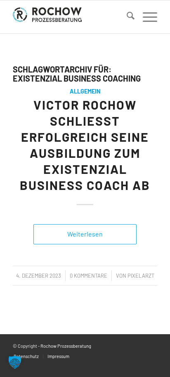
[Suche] (126, 16)
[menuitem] (126, 16)
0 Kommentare (88, 275)
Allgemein (85, 91)
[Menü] (146, 16)
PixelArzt (141, 275)
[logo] (70, 16)
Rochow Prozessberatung (65, 346)
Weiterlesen (85, 234)
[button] (15, 362)
